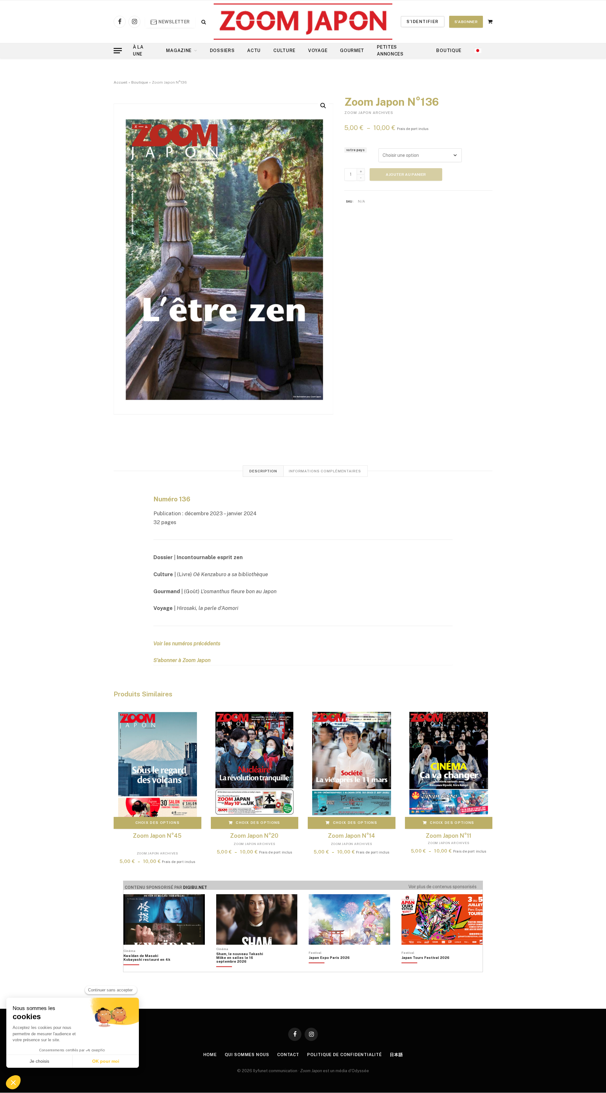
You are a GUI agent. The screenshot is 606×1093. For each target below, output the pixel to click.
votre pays (355, 150)
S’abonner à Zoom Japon (182, 660)
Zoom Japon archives (368, 113)
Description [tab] (263, 471)
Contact (288, 1054)
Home (210, 1054)
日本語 (396, 1054)
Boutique (448, 50)
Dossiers (222, 50)
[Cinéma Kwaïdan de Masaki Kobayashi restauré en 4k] (150, 968)
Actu (254, 50)
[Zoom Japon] (303, 21)
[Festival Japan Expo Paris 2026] (329, 968)
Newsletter (173, 21)
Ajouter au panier (406, 174)
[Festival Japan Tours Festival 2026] (425, 968)
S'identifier (423, 21)
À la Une (138, 50)
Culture (284, 50)
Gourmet (352, 50)
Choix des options (157, 822)
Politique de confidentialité (344, 1054)
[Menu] (118, 51)
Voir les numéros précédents (186, 643)
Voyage (317, 50)
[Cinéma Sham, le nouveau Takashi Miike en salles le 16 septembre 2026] (243, 968)
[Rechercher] (203, 22)
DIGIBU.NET (195, 887)
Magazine (179, 50)
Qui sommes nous (247, 1054)
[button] (323, 105)
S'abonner (466, 22)
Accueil (121, 82)
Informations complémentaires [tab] (325, 471)
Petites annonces (390, 50)
